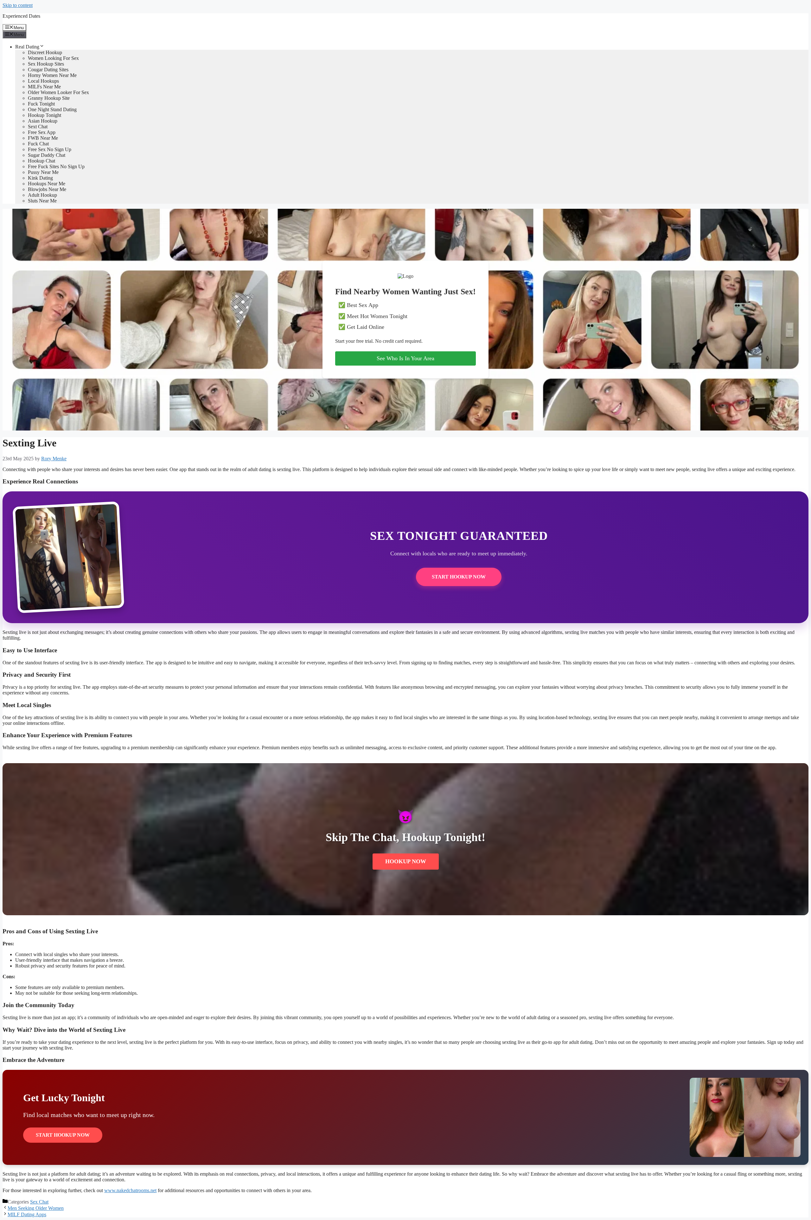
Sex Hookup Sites (46, 64)
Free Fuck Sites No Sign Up (56, 166)
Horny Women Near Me (52, 75)
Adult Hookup (42, 195)
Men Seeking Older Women (36, 1208)
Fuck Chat (38, 143)
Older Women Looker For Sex (58, 92)
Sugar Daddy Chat (46, 155)
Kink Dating (40, 178)
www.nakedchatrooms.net (130, 1190)
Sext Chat (38, 126)
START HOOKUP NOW (459, 576)
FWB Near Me (43, 138)
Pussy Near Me (43, 172)
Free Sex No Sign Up (49, 149)
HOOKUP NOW (405, 861)
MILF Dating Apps (27, 1214)
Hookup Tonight (44, 115)
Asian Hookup (42, 121)
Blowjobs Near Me (47, 189)
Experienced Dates (21, 16)
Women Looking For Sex (53, 58)
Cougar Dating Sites (48, 69)
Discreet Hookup (45, 52)
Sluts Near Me (42, 200)
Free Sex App (41, 132)
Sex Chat (39, 1201)
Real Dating (27, 46)
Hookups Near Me (46, 183)
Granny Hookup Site (49, 98)
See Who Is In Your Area (405, 358)
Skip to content (18, 5)
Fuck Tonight (41, 103)
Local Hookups (43, 81)
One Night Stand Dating (52, 109)
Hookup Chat (41, 160)
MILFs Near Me (44, 86)
